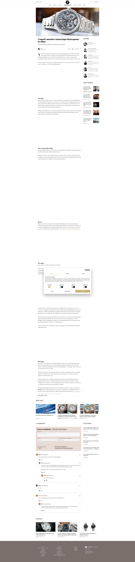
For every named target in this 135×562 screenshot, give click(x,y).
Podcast (75, 5)
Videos (84, 5)
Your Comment (39, 431)
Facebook (76, 547)
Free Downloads (42, 552)
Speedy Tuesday (59, 547)
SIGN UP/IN (96, 1)
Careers (43, 550)
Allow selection (67, 291)
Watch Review (59, 553)
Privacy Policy (88, 553)
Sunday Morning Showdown (59, 554)
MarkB (39, 454)
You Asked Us (59, 551)
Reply (41, 459)
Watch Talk (59, 552)
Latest (50, 5)
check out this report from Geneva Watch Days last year (69, 229)
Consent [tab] (51, 273)
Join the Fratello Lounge (43, 547)
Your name (39, 438)
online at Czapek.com (76, 391)
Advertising (42, 551)
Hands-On (59, 549)
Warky (39, 485)
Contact (43, 556)
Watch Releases (41, 395)
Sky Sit (42, 503)
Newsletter (43, 554)
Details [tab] (67, 273)
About (80, 5)
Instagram (76, 549)
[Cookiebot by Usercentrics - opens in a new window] (85, 270)
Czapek (47, 64)
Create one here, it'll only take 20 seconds (64, 448)
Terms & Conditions (89, 552)
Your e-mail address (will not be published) (65, 438)
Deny (52, 291)
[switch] (61, 287)
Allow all (82, 291)
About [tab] (83, 273)
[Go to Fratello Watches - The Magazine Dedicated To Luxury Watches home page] (67, 1)
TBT (59, 550)
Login (40, 448)
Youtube (75, 550)
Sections (54, 5)
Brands (59, 5)
